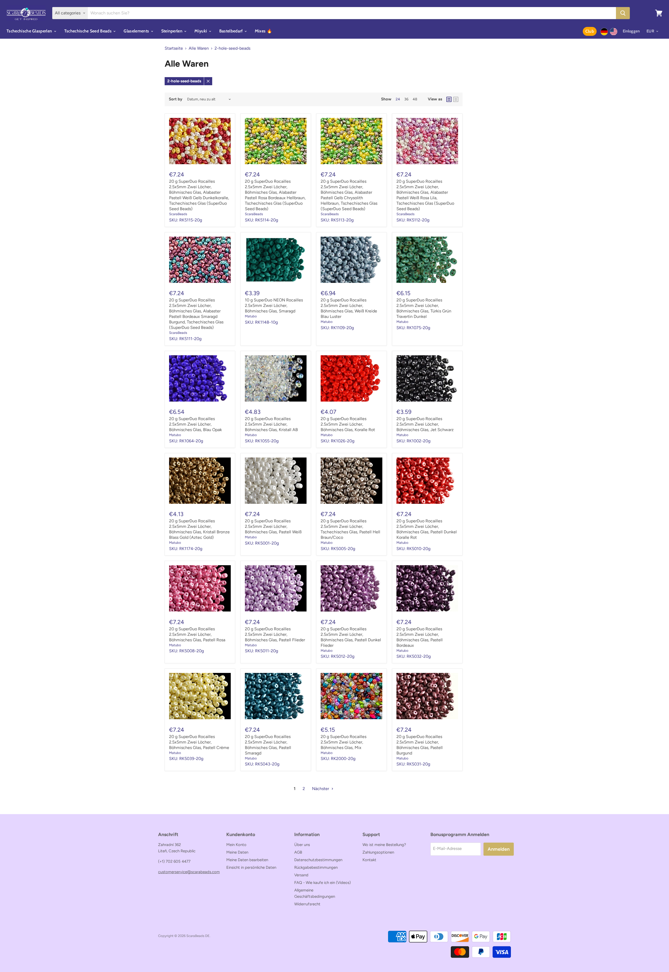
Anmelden (499, 849)
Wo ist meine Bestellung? (384, 844)
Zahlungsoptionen (378, 852)
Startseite (174, 48)
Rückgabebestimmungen (316, 867)
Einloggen (631, 31)
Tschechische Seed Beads (88, 30)
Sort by (175, 99)
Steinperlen (172, 30)
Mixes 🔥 (263, 30)
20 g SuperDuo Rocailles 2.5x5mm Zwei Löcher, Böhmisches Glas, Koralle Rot (348, 424)
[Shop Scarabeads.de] (604, 31)
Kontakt (369, 859)
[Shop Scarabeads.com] (613, 31)
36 (406, 99)
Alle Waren (199, 48)
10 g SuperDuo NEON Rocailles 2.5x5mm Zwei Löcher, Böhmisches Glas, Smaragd (274, 305)
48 (415, 99)
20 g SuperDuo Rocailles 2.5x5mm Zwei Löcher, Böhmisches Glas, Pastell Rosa (197, 634)
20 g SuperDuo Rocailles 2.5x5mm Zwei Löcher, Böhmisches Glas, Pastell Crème (199, 742)
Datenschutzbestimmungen (318, 859)
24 (398, 99)
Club (589, 31)
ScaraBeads (178, 214)
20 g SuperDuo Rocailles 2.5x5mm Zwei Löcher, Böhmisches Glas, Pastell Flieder (275, 634)
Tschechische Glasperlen (30, 30)
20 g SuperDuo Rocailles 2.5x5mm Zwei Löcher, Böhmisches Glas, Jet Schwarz (425, 424)
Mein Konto (236, 844)
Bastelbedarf (231, 30)
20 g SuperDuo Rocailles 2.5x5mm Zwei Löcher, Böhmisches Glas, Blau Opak (195, 424)
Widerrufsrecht (307, 904)
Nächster (321, 788)
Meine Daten (237, 852)
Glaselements (137, 30)
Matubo (251, 316)
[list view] (455, 99)
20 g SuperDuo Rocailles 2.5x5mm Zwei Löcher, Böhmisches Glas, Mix (343, 742)
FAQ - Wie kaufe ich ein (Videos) (322, 882)
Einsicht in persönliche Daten (251, 867)
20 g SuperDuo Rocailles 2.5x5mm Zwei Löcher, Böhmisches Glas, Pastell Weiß (273, 526)
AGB (298, 852)
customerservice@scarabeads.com (189, 872)
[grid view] (449, 99)
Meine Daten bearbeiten (247, 859)
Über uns (302, 844)
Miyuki (201, 30)
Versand (301, 875)
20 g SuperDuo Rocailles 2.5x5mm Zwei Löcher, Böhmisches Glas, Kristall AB (271, 424)
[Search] (623, 13)
